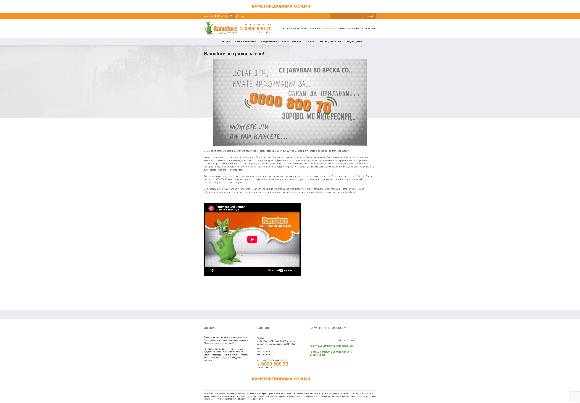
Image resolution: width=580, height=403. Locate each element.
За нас (341, 28)
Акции (286, 28)
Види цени (370, 28)
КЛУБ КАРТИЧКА (299, 28)
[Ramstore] (220, 28)
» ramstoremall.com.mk (345, 340)
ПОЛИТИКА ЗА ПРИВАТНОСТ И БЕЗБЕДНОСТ (331, 346)
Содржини (315, 28)
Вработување (329, 28)
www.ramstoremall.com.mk (308, 393)
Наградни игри (355, 28)
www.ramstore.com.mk (285, 393)
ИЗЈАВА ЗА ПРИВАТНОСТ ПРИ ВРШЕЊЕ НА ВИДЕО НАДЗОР (331, 353)
